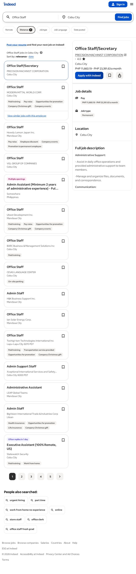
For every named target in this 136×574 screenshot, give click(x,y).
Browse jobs (9, 542)
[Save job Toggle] (63, 66)
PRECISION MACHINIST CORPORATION (99, 55)
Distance (25, 30)
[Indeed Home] (9, 4)
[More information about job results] (41, 53)
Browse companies (28, 542)
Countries (56, 542)
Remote (9, 30)
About (67, 542)
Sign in (120, 4)
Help (74, 542)
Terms (5, 559)
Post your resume (17, 44)
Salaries (45, 542)
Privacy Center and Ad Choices (62, 554)
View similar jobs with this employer (26, 115)
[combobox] (31, 17)
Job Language (60, 30)
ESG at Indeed (9, 548)
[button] (22, 66)
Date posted (79, 30)
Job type (43, 30)
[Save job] (109, 75)
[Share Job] (119, 75)
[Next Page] (59, 476)
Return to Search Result (110, 42)
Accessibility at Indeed (32, 554)
